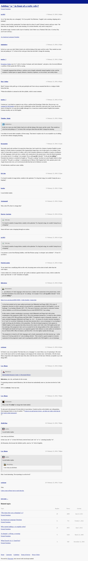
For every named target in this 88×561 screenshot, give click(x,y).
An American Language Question (10, 37)
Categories (9, 554)
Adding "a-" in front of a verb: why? (20, 6)
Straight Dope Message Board (9, 1)
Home (2, 554)
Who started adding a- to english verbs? (13, 526)
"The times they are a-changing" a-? (12, 513)
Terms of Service (25, 554)
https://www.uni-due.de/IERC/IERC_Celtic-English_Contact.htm (18, 300)
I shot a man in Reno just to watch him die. (12, 490)
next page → (4, 499)
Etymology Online (6, 64)
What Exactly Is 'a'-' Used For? (10, 540)
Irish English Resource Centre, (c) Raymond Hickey (16, 375)
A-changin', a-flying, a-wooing (10, 533)
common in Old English (7, 106)
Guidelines (16, 554)
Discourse (10, 558)
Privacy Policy (36, 554)
